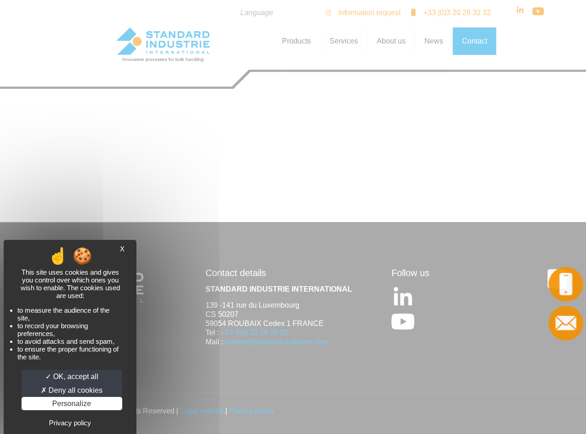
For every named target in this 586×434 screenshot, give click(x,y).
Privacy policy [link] (70, 423)
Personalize (71, 403)
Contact (566, 323)
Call (567, 284)
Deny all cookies (75, 390)
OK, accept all (74, 376)
